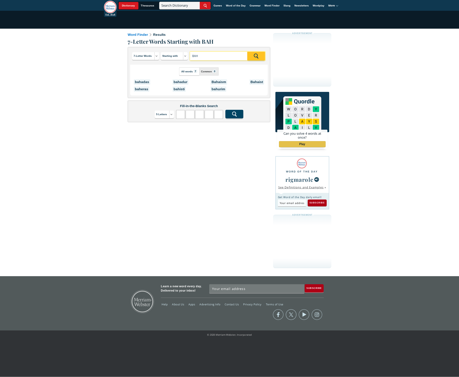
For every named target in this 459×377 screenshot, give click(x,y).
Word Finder (272, 5)
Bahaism (219, 82)
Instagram (317, 314)
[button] (333, 5)
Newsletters (301, 5)
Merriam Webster (142, 301)
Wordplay (318, 5)
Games (218, 5)
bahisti (179, 89)
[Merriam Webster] (302, 163)
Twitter (291, 314)
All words (188, 71)
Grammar (255, 5)
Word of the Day (236, 5)
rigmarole (299, 179)
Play (302, 144)
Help (165, 304)
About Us (178, 304)
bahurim (218, 89)
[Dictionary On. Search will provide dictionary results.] (138, 6)
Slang (286, 5)
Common (208, 71)
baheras (141, 89)
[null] (316, 179)
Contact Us (232, 304)
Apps (192, 304)
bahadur (180, 82)
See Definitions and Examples (301, 187)
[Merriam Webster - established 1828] (110, 4)
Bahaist (256, 82)
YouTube (304, 314)
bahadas (142, 82)
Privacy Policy (252, 304)
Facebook (278, 314)
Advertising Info (210, 304)
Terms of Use (274, 304)
